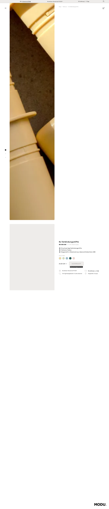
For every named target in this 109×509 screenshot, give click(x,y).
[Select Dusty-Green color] (63, 258)
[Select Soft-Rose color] (74, 258)
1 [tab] (5, 151)
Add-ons (65, 6)
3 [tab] (5, 159)
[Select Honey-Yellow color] (60, 258)
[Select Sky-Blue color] (67, 258)
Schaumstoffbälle (26, 1)
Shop (60, 6)
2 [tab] (5, 155)
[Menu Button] (5, 8)
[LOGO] (100, 506)
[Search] (103, 1)
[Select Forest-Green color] (70, 258)
